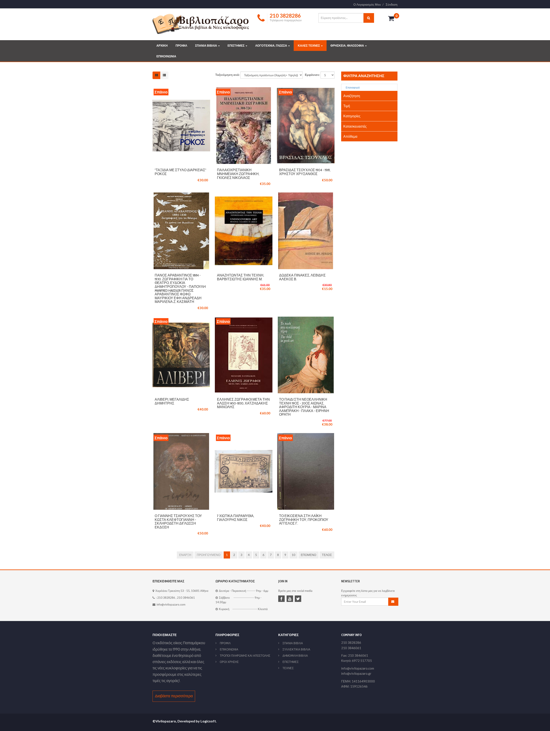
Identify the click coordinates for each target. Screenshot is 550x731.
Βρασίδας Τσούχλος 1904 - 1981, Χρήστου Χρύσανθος (304, 172)
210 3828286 (166, 597)
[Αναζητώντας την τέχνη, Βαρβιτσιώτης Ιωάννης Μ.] (243, 195)
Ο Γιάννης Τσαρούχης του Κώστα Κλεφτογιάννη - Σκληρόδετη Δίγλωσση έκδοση (178, 521)
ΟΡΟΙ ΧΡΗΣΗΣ (229, 662)
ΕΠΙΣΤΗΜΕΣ (236, 45)
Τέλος (327, 555)
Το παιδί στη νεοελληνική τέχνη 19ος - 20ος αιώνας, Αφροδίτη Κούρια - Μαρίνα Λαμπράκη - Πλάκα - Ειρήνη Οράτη (304, 407)
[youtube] (290, 599)
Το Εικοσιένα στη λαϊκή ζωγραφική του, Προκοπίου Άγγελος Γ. (303, 519)
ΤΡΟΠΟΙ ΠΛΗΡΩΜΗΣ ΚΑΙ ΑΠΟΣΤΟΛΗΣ (245, 655)
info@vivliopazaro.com (171, 604)
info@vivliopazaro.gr (356, 673)
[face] (282, 599)
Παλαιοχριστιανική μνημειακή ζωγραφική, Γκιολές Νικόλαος (238, 174)
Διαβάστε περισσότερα (174, 696)
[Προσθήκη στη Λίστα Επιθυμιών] (181, 125)
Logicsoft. (208, 721)
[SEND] (393, 602)
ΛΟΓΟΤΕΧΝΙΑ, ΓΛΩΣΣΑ (271, 45)
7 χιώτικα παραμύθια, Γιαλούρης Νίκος (235, 518)
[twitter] (298, 599)
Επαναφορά (352, 87)
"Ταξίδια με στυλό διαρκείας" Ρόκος (180, 172)
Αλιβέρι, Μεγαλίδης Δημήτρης (172, 401)
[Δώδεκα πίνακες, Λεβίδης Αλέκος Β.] (306, 195)
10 (293, 555)
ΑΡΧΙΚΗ (162, 45)
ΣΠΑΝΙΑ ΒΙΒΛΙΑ (206, 45)
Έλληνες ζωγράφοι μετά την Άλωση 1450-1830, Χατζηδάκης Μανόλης (243, 403)
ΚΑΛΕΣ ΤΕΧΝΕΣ (309, 45)
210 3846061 (186, 597)
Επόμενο (308, 555)
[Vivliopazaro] (201, 23)
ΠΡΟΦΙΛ (181, 45)
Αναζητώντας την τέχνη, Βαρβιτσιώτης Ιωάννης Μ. (240, 277)
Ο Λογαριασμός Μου (367, 4)
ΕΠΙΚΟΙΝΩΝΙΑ (166, 56)
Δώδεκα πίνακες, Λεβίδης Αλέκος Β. (302, 277)
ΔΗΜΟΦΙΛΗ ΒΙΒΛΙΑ (295, 655)
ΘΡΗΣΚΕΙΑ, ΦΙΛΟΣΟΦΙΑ (347, 45)
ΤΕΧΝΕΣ (288, 668)
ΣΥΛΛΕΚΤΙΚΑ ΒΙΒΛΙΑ (296, 649)
